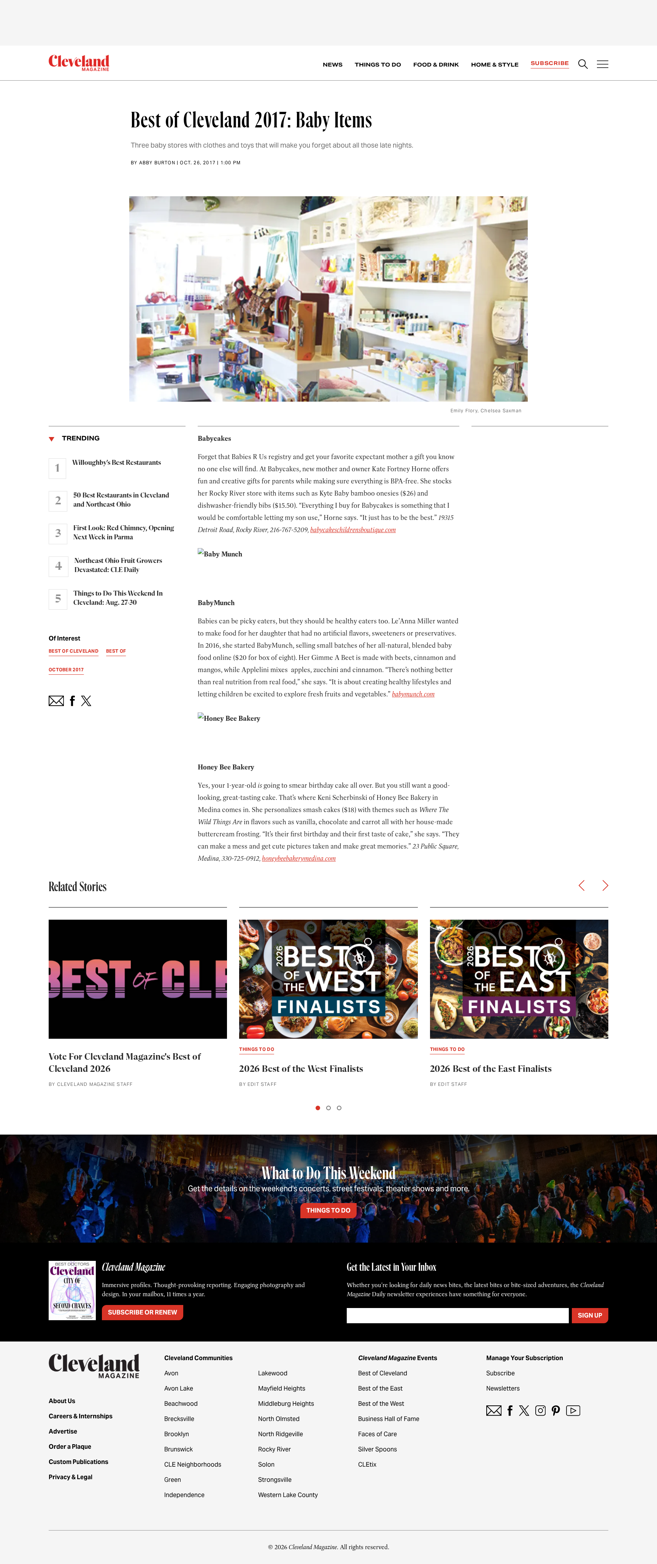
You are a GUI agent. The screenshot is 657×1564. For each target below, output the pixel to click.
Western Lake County (288, 1495)
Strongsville (275, 1480)
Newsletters (503, 1388)
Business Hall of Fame (388, 1419)
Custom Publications (78, 1462)
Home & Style (495, 64)
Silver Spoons (377, 1449)
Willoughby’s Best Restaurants (116, 462)
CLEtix (367, 1465)
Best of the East (380, 1388)
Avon (171, 1373)
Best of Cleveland (382, 1373)
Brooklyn (176, 1434)
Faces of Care (377, 1434)
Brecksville (179, 1419)
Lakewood (272, 1373)
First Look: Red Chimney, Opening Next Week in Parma (123, 533)
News (333, 64)
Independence (184, 1495)
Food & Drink (436, 64)
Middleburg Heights (286, 1404)
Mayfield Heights (281, 1388)
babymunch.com (413, 694)
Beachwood (181, 1404)
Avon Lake (178, 1388)
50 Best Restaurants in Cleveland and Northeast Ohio (121, 500)
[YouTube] (573, 1410)
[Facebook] (510, 1410)
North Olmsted (279, 1419)
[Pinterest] (556, 1410)
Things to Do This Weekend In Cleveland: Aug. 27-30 (118, 598)
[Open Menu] (602, 65)
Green (172, 1480)
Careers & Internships (81, 1416)
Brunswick (178, 1449)
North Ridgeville (280, 1434)
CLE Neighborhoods (192, 1465)
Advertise (63, 1431)
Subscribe (550, 63)
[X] (524, 1410)
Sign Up (590, 1315)
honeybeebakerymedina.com (299, 858)
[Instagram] (540, 1410)
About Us (62, 1401)
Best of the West (381, 1404)
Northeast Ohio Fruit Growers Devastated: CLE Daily (118, 566)
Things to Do (378, 64)
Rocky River (274, 1449)
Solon (266, 1465)
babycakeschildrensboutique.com (353, 530)
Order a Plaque (70, 1447)
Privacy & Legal (70, 1477)
